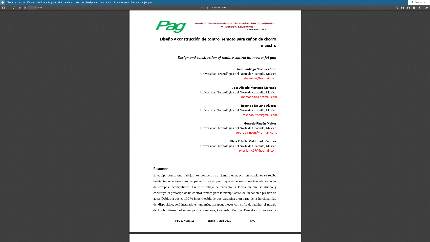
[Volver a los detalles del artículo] (2, 2)
